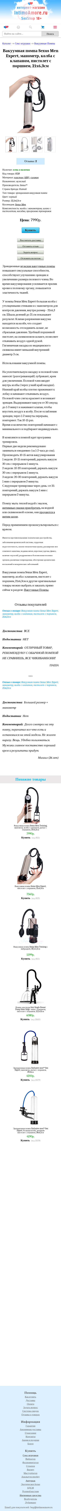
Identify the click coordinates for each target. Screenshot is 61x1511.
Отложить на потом (31, 258)
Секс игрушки (30, 1455)
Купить (30, 230)
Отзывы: (30, 161)
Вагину (30, 1469)
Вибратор (30, 1459)
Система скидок (30, 1411)
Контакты (31, 1436)
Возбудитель (30, 1499)
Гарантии (30, 1425)
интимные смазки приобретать (21, 508)
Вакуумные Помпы (44, 43)
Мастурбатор (30, 1473)
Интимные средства (30, 1495)
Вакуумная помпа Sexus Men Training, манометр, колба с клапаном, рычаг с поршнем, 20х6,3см (30, 828)
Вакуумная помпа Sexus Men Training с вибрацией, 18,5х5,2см (30, 948)
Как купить (30, 1396)
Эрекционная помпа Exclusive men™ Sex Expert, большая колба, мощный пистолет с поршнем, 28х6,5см (30, 1130)
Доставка (30, 1400)
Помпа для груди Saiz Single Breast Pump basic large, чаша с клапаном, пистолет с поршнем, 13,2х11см (30, 1009)
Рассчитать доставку (30, 240)
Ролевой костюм (30, 1491)
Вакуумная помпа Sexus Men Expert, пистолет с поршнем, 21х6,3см (30, 887)
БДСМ (30, 1487)
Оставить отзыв (30, 246)
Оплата (30, 1404)
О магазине (30, 1433)
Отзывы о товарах (30, 1414)
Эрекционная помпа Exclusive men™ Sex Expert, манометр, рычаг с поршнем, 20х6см (30, 1070)
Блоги (30, 1443)
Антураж (30, 1480)
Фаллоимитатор (30, 1462)
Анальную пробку (30, 1476)
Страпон (30, 1466)
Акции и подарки (30, 1440)
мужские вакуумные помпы (37, 266)
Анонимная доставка (30, 1429)
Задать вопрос (30, 252)
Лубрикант (30, 1502)
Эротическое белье (30, 1484)
